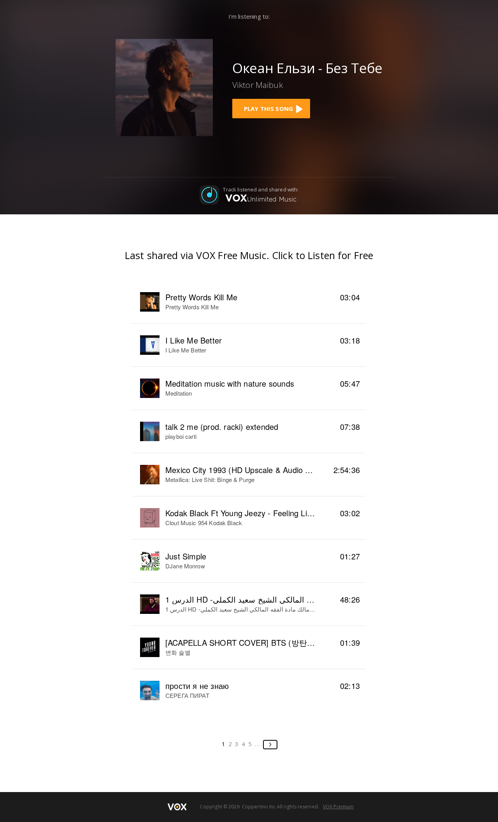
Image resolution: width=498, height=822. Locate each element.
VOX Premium (338, 806)
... (258, 744)
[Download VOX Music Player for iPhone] (164, 86)
